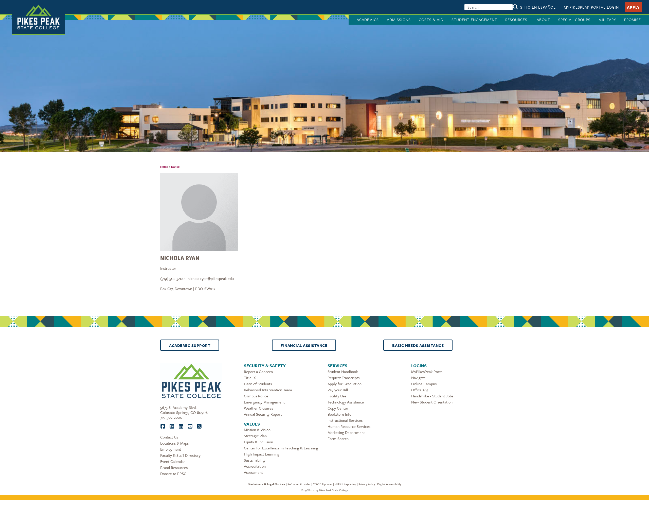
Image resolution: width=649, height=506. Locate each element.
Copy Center (338, 408)
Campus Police (256, 396)
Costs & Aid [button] (431, 19)
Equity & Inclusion (258, 442)
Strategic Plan (255, 435)
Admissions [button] (399, 19)
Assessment (253, 472)
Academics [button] (368, 19)
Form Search (338, 438)
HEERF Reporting (345, 484)
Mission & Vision (257, 429)
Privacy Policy (366, 484)
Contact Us (169, 437)
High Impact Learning (261, 454)
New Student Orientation (432, 402)
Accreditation (255, 466)
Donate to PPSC (173, 473)
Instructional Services (345, 420)
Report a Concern (258, 371)
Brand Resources (174, 467)
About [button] (543, 19)
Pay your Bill (338, 390)
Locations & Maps (174, 443)
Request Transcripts (343, 377)
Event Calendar (172, 461)
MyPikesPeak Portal (427, 371)
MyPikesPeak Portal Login (591, 7)
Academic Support (189, 345)
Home (164, 166)
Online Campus (424, 383)
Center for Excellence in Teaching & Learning (281, 448)
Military (607, 19)
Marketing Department (346, 432)
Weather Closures (258, 408)
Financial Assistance (304, 345)
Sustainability (254, 460)
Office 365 (419, 390)
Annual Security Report (263, 414)
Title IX (250, 377)
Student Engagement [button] (474, 19)
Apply (633, 7)
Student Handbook (343, 371)
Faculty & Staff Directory (180, 455)
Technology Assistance (346, 402)
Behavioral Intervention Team (268, 390)
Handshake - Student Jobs (432, 396)
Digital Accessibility (389, 484)
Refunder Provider (299, 484)
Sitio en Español (538, 7)
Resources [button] (517, 19)
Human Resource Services (349, 426)
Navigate (418, 377)
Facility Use (337, 396)
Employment (170, 449)
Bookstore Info (339, 414)
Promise (632, 19)
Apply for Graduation (345, 383)
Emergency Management (264, 402)
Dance (175, 166)
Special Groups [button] (574, 19)
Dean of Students (258, 383)
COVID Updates (322, 484)
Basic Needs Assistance (418, 345)
